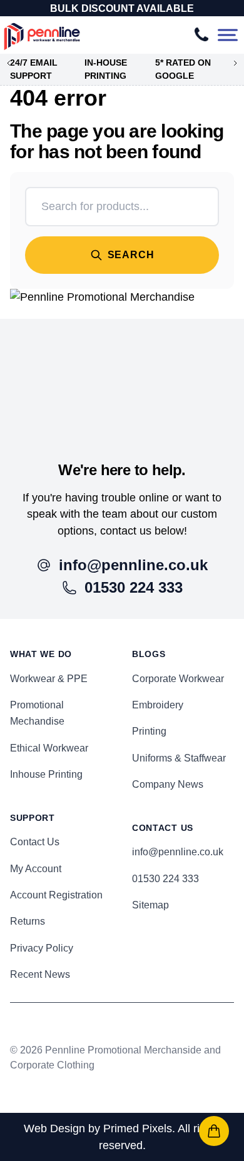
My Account (35, 868)
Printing (149, 731)
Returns (27, 921)
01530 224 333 (165, 878)
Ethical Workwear (49, 748)
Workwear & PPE (49, 678)
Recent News (40, 974)
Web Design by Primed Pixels (98, 1128)
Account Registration (56, 895)
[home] (122, 375)
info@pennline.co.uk (177, 852)
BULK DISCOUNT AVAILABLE (122, 8)
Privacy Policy (41, 948)
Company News (167, 784)
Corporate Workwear (178, 678)
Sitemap (150, 905)
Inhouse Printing (46, 774)
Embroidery (157, 705)
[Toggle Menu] (228, 35)
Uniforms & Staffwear (179, 758)
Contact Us (34, 842)
